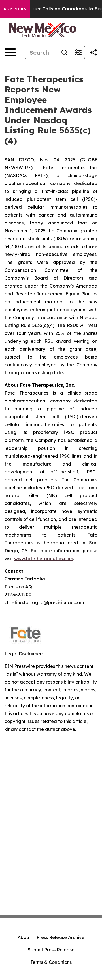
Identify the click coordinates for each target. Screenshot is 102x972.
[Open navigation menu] (10, 52)
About (24, 937)
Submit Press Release (51, 950)
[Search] (64, 52)
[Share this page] (93, 52)
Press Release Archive (60, 937)
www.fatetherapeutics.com (43, 558)
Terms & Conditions (51, 962)
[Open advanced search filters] (78, 52)
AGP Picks (14, 9)
